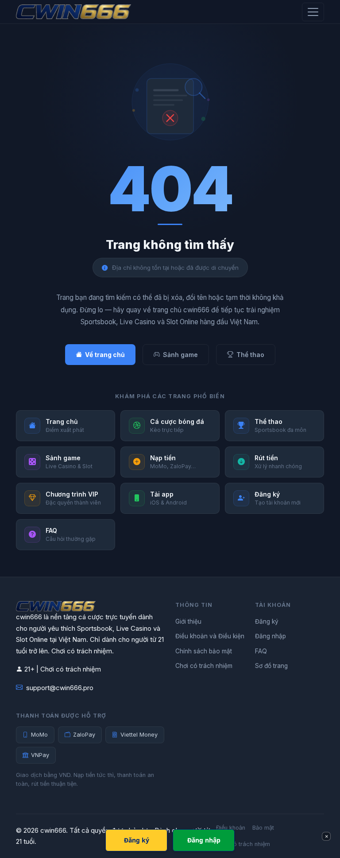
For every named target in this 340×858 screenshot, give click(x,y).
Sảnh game (180, 354)
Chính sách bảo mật (203, 651)
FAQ (261, 651)
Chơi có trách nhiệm (203, 665)
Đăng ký (266, 621)
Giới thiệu (188, 621)
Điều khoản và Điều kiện (209, 636)
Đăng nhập (270, 636)
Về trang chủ (105, 354)
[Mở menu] (313, 12)
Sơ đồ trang (271, 665)
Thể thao (250, 354)
